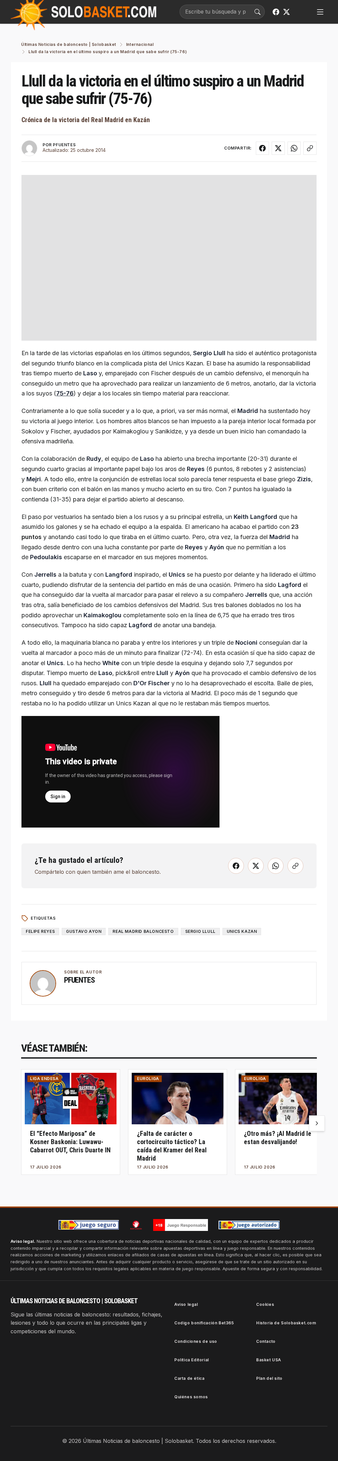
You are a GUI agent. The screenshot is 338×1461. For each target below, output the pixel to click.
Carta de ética (189, 1378)
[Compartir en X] (278, 148)
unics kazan (242, 931)
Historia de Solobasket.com (286, 1322)
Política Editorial (191, 1359)
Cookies (265, 1304)
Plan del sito (269, 1378)
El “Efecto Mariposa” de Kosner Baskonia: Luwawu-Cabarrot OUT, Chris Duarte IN (70, 1142)
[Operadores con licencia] (249, 1225)
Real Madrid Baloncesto (143, 931)
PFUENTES (64, 144)
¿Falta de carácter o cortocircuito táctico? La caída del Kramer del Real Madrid (172, 1146)
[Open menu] (320, 12)
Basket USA (268, 1359)
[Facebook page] (276, 12)
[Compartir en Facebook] (262, 148)
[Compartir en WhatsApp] (294, 148)
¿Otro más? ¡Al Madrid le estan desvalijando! (277, 1138)
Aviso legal (186, 1304)
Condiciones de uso (195, 1341)
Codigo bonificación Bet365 (204, 1322)
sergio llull (200, 931)
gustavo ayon (83, 931)
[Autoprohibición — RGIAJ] (136, 1225)
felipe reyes (40, 931)
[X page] (286, 12)
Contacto (266, 1341)
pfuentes (79, 980)
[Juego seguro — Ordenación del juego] (88, 1225)
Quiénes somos (191, 1396)
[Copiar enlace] (310, 148)
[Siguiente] (317, 1123)
